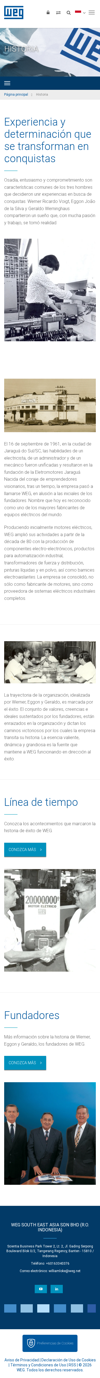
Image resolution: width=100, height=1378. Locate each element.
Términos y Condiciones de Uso (38, 1365)
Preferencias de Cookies (55, 1343)
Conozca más (22, 849)
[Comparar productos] (58, 12)
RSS (72, 1365)
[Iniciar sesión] (48, 12)
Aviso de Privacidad (21, 1360)
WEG (12, 12)
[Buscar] (68, 12)
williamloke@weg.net (65, 1271)
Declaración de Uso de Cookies (68, 1360)
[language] (80, 12)
